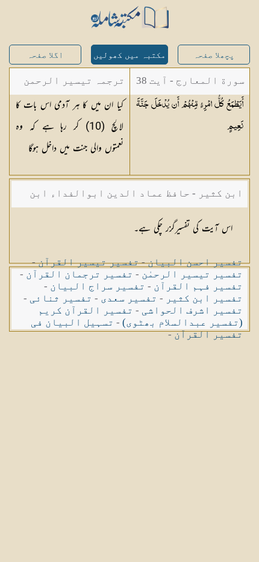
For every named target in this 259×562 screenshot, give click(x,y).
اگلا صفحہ (45, 55)
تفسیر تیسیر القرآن (88, 262)
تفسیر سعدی (129, 298)
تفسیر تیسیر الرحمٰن (192, 274)
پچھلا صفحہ (213, 55)
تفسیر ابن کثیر (204, 298)
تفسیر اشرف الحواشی (192, 310)
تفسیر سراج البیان (97, 286)
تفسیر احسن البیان (195, 262)
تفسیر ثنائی (61, 298)
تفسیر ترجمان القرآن (79, 274)
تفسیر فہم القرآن (198, 286)
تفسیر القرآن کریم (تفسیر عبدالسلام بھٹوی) (140, 316)
